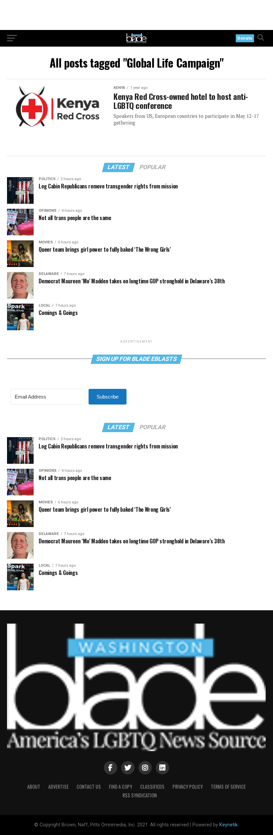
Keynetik (228, 825)
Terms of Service (228, 786)
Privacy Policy (187, 786)
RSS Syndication (140, 795)
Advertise (58, 786)
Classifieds (152, 786)
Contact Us (89, 786)
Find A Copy (120, 786)
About (33, 786)
